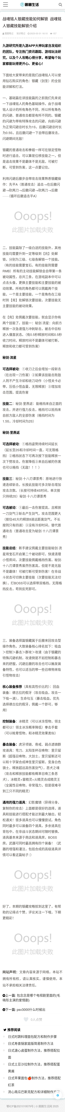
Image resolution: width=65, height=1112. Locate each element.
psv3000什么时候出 (31, 1009)
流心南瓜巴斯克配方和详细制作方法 (34, 1091)
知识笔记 (21, 33)
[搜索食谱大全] (60, 4)
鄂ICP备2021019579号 (20, 1106)
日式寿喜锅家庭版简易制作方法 (30, 1043)
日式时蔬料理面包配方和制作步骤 (32, 1036)
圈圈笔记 (8, 33)
